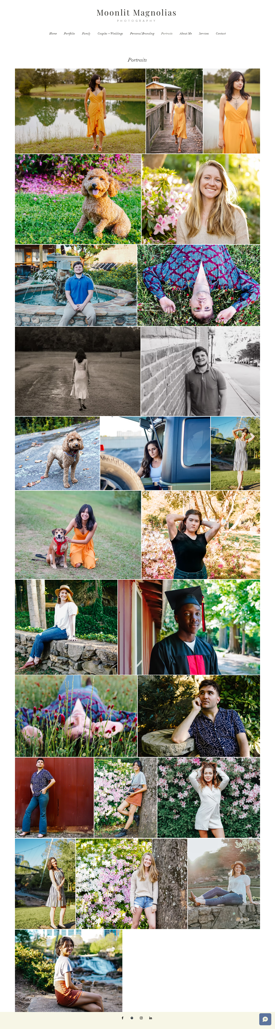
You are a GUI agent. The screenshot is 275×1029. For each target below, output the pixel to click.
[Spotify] (132, 1018)
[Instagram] (141, 1018)
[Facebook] (122, 1018)
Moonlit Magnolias (137, 12)
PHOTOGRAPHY (137, 21)
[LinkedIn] (150, 1018)
